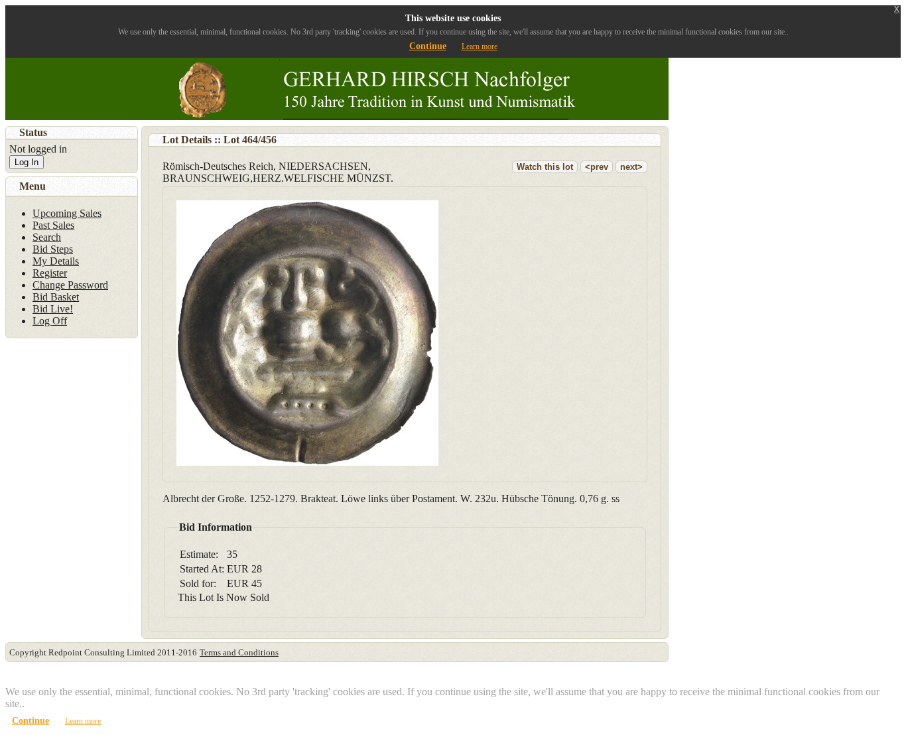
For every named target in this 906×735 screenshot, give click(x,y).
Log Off (49, 320)
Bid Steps (52, 249)
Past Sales (53, 225)
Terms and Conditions (239, 652)
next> (631, 167)
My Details (55, 261)
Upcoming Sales (66, 213)
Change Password (70, 285)
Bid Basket (55, 296)
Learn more (479, 46)
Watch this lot (545, 167)
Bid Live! (52, 308)
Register (49, 273)
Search (46, 237)
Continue (427, 46)
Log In (26, 162)
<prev (596, 167)
